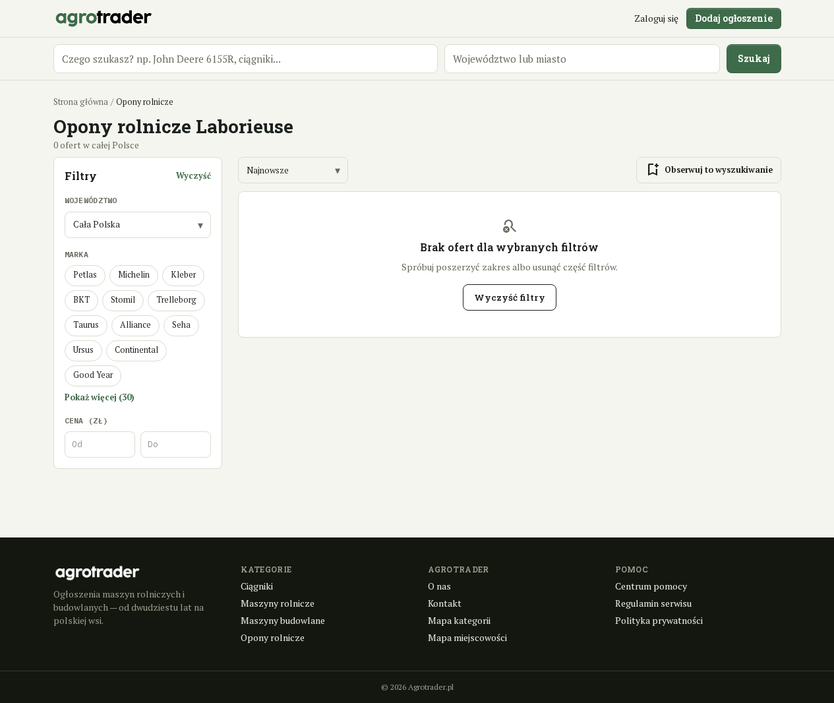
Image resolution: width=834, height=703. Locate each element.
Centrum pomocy (651, 586)
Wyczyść (193, 175)
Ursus (83, 349)
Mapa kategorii (459, 620)
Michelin (134, 274)
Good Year (93, 375)
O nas (439, 586)
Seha (181, 324)
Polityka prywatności (659, 620)
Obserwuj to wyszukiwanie (709, 170)
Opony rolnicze (273, 637)
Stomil (123, 299)
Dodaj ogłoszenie (734, 18)
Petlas (85, 274)
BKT (81, 299)
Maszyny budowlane (283, 620)
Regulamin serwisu (653, 603)
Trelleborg (176, 299)
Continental (136, 349)
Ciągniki (257, 586)
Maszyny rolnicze (277, 603)
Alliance (135, 324)
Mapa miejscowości (467, 637)
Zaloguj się (656, 18)
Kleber (183, 274)
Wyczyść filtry (509, 297)
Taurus (86, 324)
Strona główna (80, 101)
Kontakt (445, 603)
